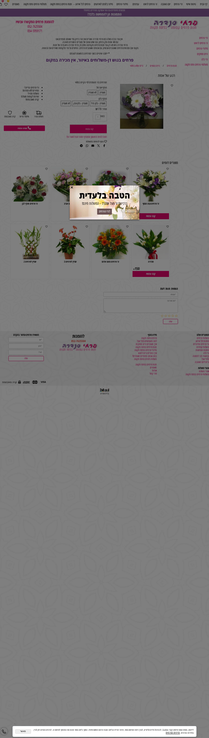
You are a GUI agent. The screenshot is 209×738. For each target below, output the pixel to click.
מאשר (23, 731)
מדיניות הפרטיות (173, 732)
